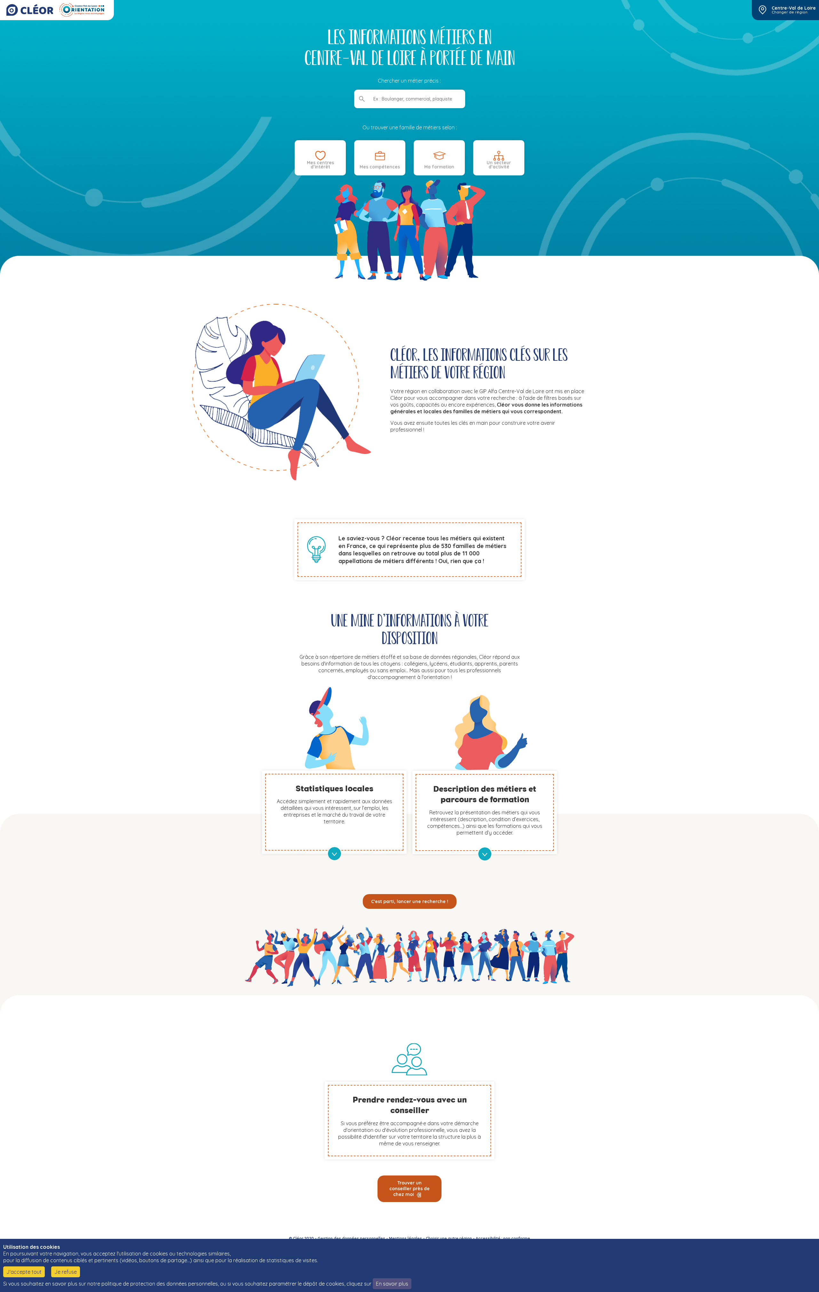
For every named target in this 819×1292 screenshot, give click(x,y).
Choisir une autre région (449, 1238)
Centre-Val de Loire (794, 8)
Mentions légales (405, 1238)
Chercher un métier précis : (409, 80)
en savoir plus (334, 853)
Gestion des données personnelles (351, 1238)
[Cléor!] (29, 10)
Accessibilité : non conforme (503, 1238)
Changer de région (789, 12)
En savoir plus (392, 1283)
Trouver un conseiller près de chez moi (409, 1188)
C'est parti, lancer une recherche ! (409, 901)
